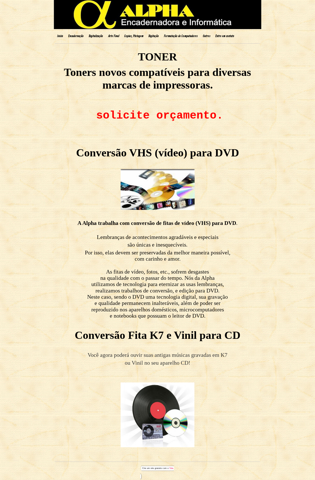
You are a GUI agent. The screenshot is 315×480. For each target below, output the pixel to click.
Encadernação (76, 36)
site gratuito (156, 468)
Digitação (154, 36)
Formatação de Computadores (181, 36)
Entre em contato (224, 36)
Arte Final (113, 36)
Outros (206, 36)
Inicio (60, 36)
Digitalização (96, 36)
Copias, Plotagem (133, 36)
